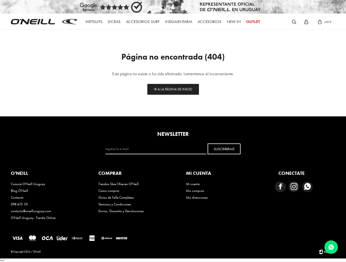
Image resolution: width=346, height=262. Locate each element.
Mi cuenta (193, 184)
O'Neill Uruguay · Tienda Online (33, 217)
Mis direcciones (197, 197)
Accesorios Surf (143, 21)
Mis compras (195, 190)
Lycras (114, 21)
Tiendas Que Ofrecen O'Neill (118, 184)
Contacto (17, 197)
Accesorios (209, 21)
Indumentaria (178, 21)
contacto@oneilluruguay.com (31, 211)
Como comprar (108, 190)
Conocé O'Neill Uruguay (28, 184)
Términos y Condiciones (114, 204)
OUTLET (253, 21)
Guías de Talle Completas (116, 197)
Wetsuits (93, 21)
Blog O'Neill (19, 190)
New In (234, 21)
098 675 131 (19, 204)
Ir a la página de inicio (173, 89)
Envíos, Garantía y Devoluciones (121, 211)
